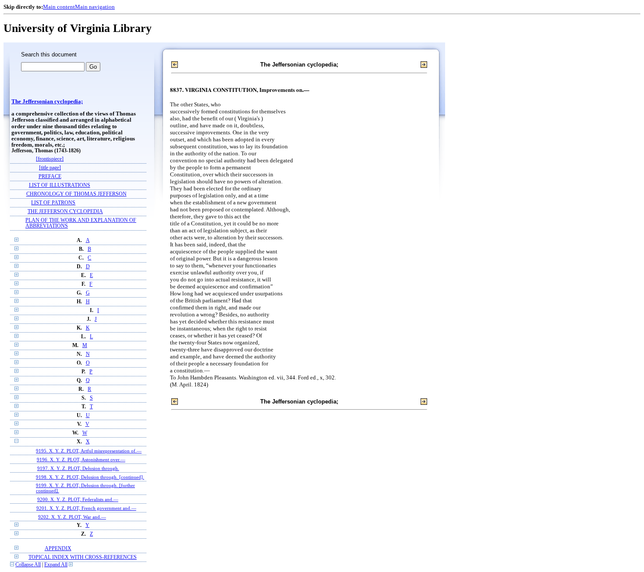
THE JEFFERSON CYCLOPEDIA (65, 211)
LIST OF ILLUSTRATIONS (59, 185)
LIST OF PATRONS (53, 203)
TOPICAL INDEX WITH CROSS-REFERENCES (82, 557)
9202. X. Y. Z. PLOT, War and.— (72, 516)
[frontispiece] (50, 159)
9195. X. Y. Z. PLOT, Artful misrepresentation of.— (89, 450)
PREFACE (50, 176)
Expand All (55, 565)
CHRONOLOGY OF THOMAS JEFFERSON (76, 194)
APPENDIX (58, 548)
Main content (59, 7)
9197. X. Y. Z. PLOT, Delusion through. (78, 468)
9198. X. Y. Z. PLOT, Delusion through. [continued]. (90, 477)
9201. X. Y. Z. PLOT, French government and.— (86, 508)
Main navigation (95, 7)
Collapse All (28, 565)
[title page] (50, 168)
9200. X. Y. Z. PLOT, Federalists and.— (77, 499)
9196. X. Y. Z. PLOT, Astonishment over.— (81, 459)
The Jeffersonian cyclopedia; (47, 101)
